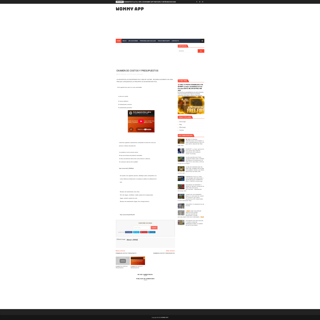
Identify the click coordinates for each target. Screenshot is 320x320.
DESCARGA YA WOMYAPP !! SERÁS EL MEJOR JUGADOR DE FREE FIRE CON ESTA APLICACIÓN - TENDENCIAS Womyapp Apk (191, 188)
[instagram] (199, 2)
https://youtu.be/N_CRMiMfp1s (126, 168)
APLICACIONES (133, 41)
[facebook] (197, 2)
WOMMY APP (130, 9)
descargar (182, 121)
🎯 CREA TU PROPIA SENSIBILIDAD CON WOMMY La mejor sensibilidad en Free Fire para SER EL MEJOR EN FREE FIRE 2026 (191, 142)
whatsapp (182, 127)
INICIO (124, 41)
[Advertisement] (174, 24)
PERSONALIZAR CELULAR (148, 41)
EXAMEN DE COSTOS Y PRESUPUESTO (122, 267)
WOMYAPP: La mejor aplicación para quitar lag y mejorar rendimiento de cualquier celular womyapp (155, 2)
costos (134, 74)
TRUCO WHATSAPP (164, 41)
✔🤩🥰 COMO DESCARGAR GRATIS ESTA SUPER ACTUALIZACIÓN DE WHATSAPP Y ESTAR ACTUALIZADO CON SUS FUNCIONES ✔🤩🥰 (191, 214)
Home (118, 41)
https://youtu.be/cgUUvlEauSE (127, 214)
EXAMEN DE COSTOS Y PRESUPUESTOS (137, 267)
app (180, 124)
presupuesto (140, 74)
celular (181, 130)
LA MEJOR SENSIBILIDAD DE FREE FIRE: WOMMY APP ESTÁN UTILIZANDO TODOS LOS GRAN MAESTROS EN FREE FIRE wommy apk (191, 170)
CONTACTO (175, 41)
